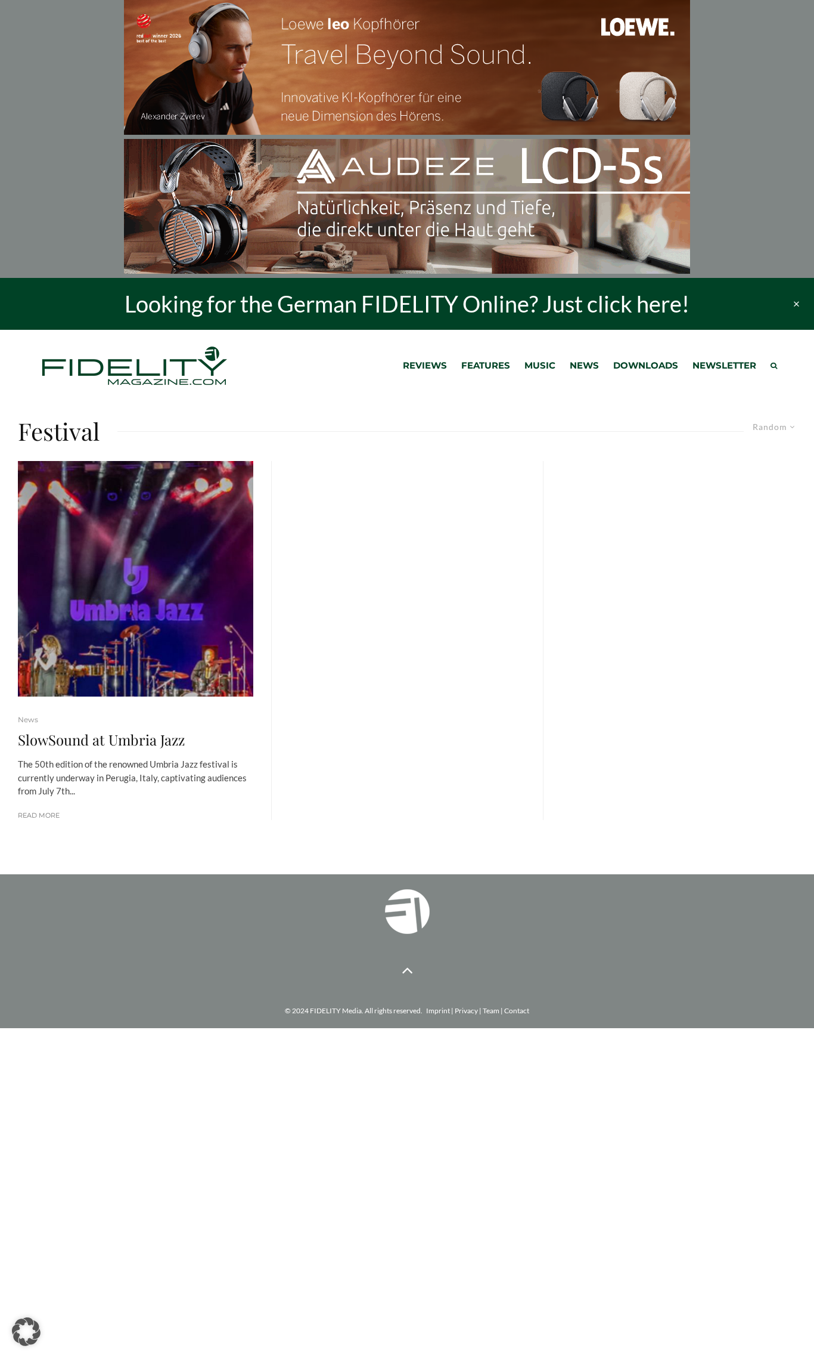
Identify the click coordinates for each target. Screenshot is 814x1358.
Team (491, 1010)
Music (539, 365)
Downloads (645, 365)
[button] (26, 1332)
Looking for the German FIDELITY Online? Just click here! (407, 303)
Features (485, 365)
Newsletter (724, 365)
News (584, 365)
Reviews (425, 365)
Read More (39, 815)
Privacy (466, 1010)
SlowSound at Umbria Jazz (101, 739)
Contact (516, 1010)
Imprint (438, 1010)
